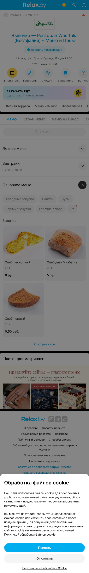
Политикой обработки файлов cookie (29, 534)
